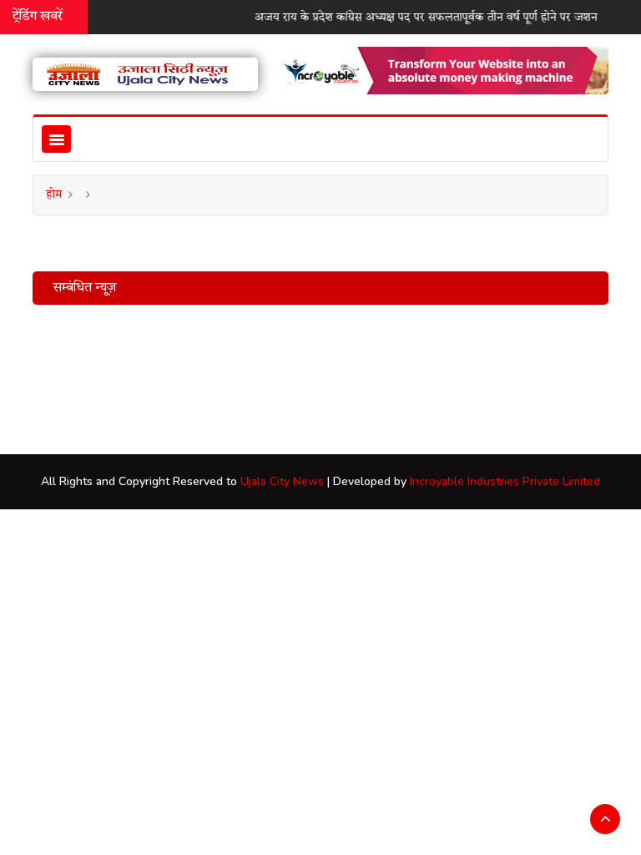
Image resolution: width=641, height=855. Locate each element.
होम (54, 194)
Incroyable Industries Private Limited (505, 481)
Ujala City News (282, 481)
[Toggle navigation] (56, 139)
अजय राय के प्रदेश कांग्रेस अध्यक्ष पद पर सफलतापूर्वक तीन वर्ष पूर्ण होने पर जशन (421, 17)
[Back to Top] (605, 819)
